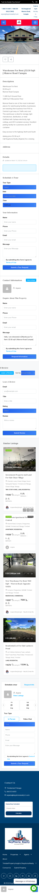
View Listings (31, 280)
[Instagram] (10, 876)
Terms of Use (11, 262)
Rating (5, 406)
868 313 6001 (11, 791)
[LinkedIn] (16, 876)
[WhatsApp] (29, 876)
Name (5, 218)
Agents (26, 854)
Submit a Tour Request (19, 267)
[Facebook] (3, 876)
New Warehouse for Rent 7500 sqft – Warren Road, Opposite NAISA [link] (18, 584)
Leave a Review (7, 373)
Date (4, 192)
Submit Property (20, 868)
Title (4, 396)
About (5, 859)
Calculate (19, 813)
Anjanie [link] (12, 547)
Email (5, 235)
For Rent (30, 516)
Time (5, 200)
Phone (5, 226)
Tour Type (7, 183)
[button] (5, 59)
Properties (14, 854)
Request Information (20, 357)
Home (5, 854)
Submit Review (19, 433)
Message (6, 244)
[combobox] (19, 187)
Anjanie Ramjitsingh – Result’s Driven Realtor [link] (23, 507)
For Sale (30, 450)
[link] (19, 459)
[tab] (11, 685)
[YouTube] (22, 876)
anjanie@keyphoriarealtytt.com (10, 14)
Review (5, 416)
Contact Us (7, 868)
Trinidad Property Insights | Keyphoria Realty (18, 863)
